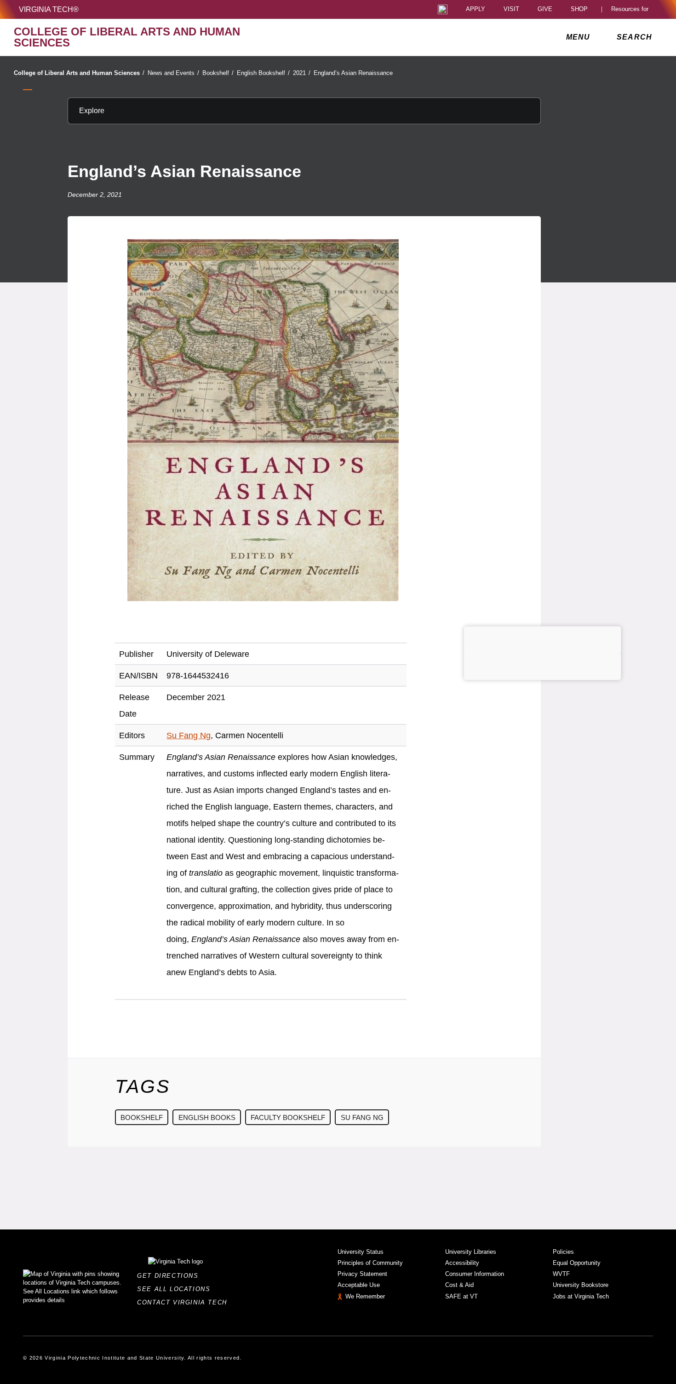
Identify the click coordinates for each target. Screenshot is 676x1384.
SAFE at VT (461, 1296)
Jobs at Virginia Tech (581, 1296)
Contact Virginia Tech (184, 1302)
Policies (563, 1251)
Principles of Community (370, 1262)
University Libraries (470, 1251)
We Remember (365, 1296)
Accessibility (462, 1262)
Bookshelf (218, 72)
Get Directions (170, 1275)
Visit (511, 9)
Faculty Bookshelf (288, 1117)
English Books (206, 1117)
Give (545, 9)
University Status (361, 1251)
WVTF (561, 1273)
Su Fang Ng (188, 735)
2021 (301, 72)
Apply (475, 9)
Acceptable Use (359, 1284)
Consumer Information (474, 1273)
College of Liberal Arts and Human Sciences (79, 72)
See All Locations (176, 1289)
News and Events (173, 72)
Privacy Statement (362, 1273)
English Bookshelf (263, 72)
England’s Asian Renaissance (353, 72)
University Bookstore (580, 1284)
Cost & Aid (459, 1284)
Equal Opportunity (577, 1262)
